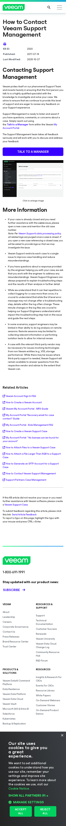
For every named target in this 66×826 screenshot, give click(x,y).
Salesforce (9, 714)
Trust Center (9, 647)
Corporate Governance (16, 627)
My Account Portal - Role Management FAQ (29, 425)
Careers (7, 622)
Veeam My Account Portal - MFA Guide (27, 409)
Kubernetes (9, 719)
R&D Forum (42, 661)
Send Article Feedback (24, 515)
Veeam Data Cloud (13, 699)
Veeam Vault (9, 704)
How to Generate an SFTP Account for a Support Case (31, 465)
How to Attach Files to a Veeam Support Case (30, 447)
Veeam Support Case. (16, 505)
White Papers (43, 695)
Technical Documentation (44, 622)
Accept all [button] (20, 811)
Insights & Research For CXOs (49, 679)
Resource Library (45, 691)
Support (40, 616)
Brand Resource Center (16, 642)
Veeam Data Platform (14, 694)
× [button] (62, 735)
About (6, 612)
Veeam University (45, 639)
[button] (33, 795)
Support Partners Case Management (26, 480)
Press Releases (11, 637)
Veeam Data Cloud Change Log (46, 645)
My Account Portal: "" (31, 439)
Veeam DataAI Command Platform (16, 682)
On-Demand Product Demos (47, 712)
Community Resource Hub (47, 654)
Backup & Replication (14, 724)
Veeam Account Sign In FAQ (21, 396)
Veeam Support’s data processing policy (39, 233)
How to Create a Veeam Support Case (26, 431)
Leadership (9, 617)
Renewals (41, 634)
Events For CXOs (45, 686)
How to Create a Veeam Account (24, 402)
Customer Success (46, 629)
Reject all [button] (45, 811)
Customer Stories (45, 705)
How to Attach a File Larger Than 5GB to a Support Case (32, 455)
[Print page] (5, 44)
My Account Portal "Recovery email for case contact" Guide (28, 416)
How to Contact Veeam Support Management (31, 473)
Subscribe (11, 590)
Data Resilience (11, 689)
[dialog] (33, 779)
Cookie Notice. (19, 788)
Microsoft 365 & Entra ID (16, 709)
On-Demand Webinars (48, 700)
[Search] (49, 7)
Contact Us (9, 632)
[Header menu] (59, 7)
